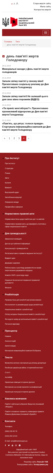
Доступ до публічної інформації (17, 244)
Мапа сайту (45, 6)
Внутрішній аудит (12, 192)
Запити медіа (10, 346)
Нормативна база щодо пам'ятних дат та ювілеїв (24, 219)
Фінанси (8, 288)
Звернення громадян (13, 239)
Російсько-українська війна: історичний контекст (24, 368)
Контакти (10, 421)
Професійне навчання (14, 207)
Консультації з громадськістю (16, 248)
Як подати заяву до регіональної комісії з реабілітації (26, 319)
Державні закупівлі (12, 263)
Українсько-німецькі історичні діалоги (20, 382)
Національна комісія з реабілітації (19, 309)
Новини (8, 336)
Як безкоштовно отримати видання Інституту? (23, 253)
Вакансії (8, 188)
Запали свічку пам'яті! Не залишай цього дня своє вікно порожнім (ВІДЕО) (25, 96)
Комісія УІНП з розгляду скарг (17, 275)
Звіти (7, 178)
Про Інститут (10, 163)
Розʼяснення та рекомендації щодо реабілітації (24, 305)
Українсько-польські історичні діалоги (20, 392)
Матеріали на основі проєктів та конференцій (23, 387)
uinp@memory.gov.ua (19, 441)
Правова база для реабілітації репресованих (23, 300)
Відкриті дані (10, 258)
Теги (18, 41)
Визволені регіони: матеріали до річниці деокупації (25, 363)
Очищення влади (12, 202)
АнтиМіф (8, 377)
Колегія (8, 183)
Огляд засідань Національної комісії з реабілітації (25, 314)
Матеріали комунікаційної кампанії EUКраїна (23, 351)
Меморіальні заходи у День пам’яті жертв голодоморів (25, 69)
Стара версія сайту (42, 3)
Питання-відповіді (12, 324)
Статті (7, 372)
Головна (8, 41)
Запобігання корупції (13, 197)
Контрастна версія (42, 9)
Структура (9, 168)
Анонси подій (10, 341)
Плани (7, 173)
